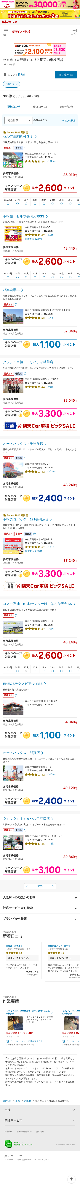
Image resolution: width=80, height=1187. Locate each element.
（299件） (51, 161)
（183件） (51, 547)
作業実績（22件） (34, 239)
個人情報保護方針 (24, 1132)
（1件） (50, 317)
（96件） (50, 387)
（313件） (51, 628)
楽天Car (7, 1100)
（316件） (51, 774)
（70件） (50, 843)
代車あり (9, 84)
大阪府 (27, 1100)
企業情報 (8, 1132)
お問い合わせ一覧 (24, 1159)
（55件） (50, 235)
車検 (17, 1100)
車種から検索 (69, 120)
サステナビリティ (41, 1159)
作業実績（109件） (34, 551)
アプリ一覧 (9, 1159)
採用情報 (40, 1132)
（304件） (51, 471)
